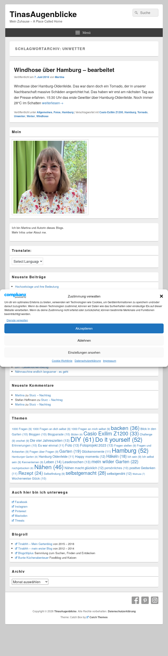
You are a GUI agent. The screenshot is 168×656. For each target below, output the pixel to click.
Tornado (142, 112)
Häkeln (116, 456)
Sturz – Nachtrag (40, 395)
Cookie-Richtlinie (62, 360)
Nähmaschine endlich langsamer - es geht (41, 371)
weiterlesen (52, 102)
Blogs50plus (26, 553)
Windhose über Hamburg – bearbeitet (64, 70)
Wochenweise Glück (29, 478)
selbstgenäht (119, 473)
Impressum (109, 360)
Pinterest (20, 511)
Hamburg (68, 112)
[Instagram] (154, 600)
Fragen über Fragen (44, 451)
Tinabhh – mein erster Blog (35, 548)
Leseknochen (77, 461)
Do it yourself (118, 439)
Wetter (31, 116)
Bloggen (38, 434)
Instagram (21, 506)
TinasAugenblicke (43, 13)
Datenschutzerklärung (88, 360)
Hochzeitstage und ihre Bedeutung (37, 286)
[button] (161, 296)
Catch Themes (98, 617)
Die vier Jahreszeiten (50, 440)
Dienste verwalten (17, 320)
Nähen (49, 466)
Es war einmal (51, 445)
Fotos (57, 112)
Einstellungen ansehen (84, 352)
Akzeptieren (84, 328)
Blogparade (59, 434)
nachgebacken (22, 468)
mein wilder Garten (114, 461)
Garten (70, 451)
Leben (53, 461)
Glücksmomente (96, 451)
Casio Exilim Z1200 (111, 112)
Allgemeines (44, 112)
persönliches (117, 468)
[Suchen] (136, 13)
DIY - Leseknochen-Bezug (31, 367)
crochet (22, 440)
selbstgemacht (86, 472)
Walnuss (139, 473)
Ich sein (134, 456)
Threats (19, 520)
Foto (72, 445)
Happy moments (90, 456)
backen (125, 428)
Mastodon (21, 515)
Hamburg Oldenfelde (56, 456)
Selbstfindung (54, 474)
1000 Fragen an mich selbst (90, 429)
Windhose (42, 116)
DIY (82, 439)
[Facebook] (135, 600)
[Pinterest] (145, 600)
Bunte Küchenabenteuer (33, 557)
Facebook (21, 502)
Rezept (30, 473)
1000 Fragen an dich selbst (51, 429)
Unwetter (19, 116)
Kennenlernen (32, 462)
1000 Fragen (22, 429)
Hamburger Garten (25, 456)
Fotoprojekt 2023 (96, 445)
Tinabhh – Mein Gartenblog (35, 544)
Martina (59, 77)
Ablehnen (84, 340)
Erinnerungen (24, 445)
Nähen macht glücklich (84, 467)
